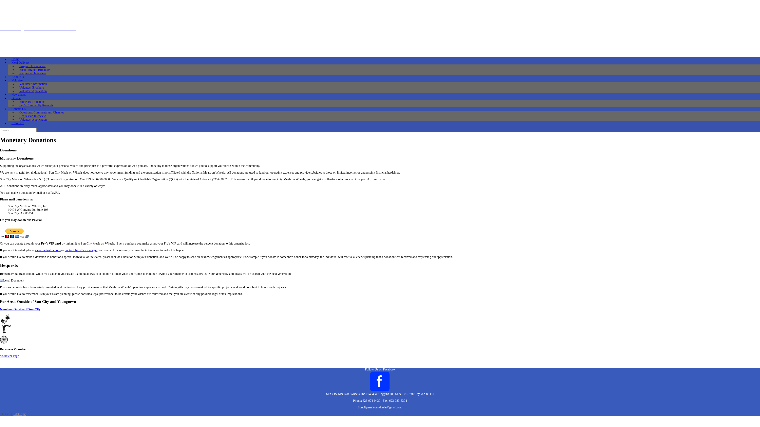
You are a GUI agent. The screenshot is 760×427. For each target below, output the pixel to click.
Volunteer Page (9, 356)
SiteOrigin (19, 414)
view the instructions (48, 250)
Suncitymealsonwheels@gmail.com (380, 407)
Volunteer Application (33, 91)
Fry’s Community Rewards (36, 105)
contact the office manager (81, 250)
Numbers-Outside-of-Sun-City (20, 309)
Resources (17, 123)
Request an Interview (32, 73)
